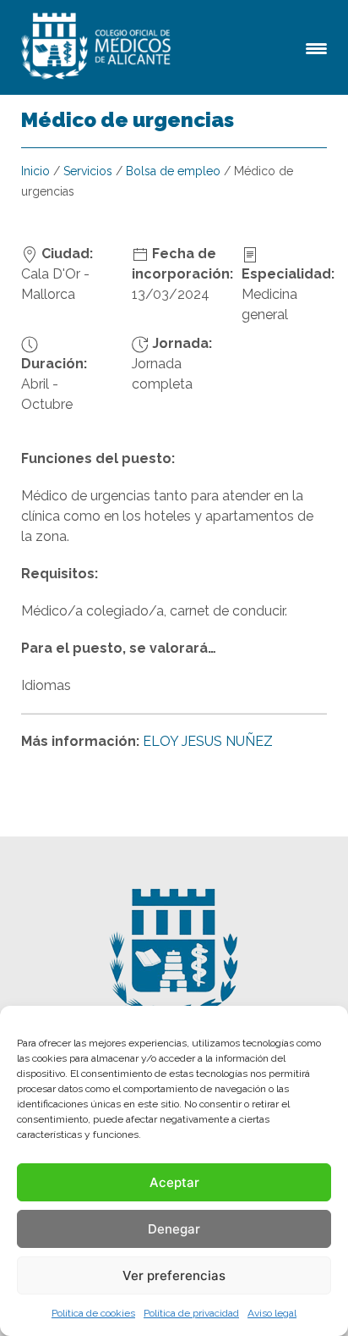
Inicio (35, 171)
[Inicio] (99, 47)
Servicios (87, 171)
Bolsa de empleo (173, 171)
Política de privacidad (191, 1313)
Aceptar (174, 1182)
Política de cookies (93, 1313)
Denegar (174, 1229)
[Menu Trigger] (316, 47)
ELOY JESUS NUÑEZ (208, 741)
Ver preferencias (174, 1275)
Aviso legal (271, 1313)
